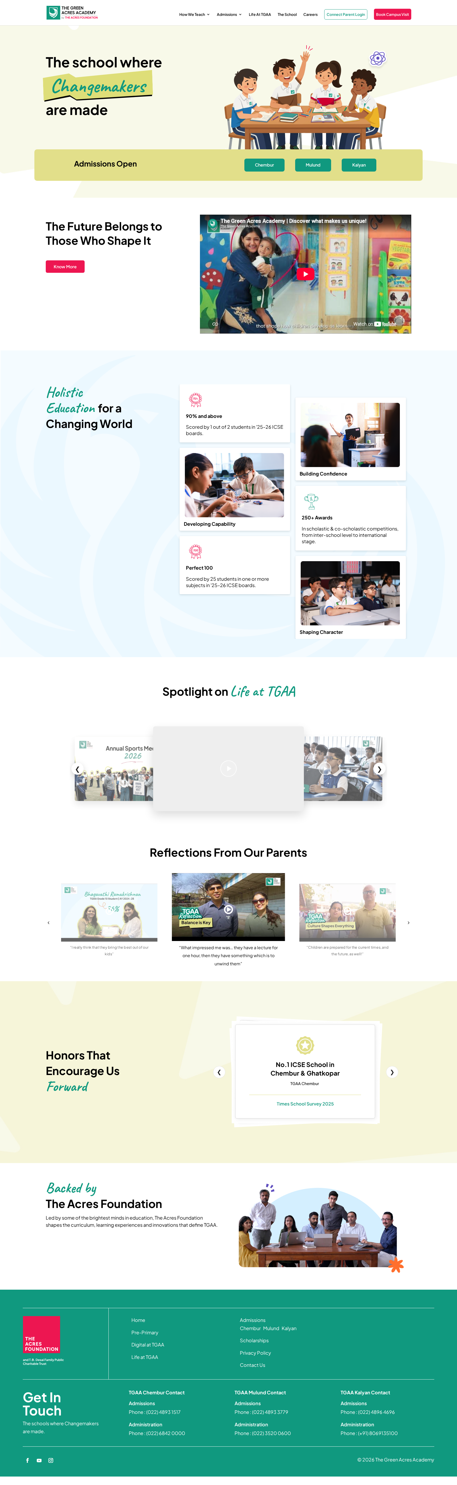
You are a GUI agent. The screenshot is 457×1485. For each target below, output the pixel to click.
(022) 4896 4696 (376, 1412)
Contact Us (252, 1365)
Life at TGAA (144, 1357)
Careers (310, 14)
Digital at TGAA (147, 1344)
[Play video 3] (132, 768)
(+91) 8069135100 (378, 1433)
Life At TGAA (260, 14)
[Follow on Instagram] (51, 1460)
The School (287, 14)
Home (138, 1320)
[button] (48, 922)
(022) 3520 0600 (271, 1433)
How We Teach (192, 14)
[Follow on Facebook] (27, 1460)
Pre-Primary (144, 1332)
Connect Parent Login (346, 14)
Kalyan (359, 165)
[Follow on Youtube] (39, 1460)
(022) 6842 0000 (165, 1433)
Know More (65, 266)
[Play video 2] (325, 768)
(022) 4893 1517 (163, 1412)
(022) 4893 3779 (270, 1412)
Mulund (313, 165)
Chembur (264, 165)
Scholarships (254, 1340)
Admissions (227, 14)
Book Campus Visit (392, 14)
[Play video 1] (228, 768)
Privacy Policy (255, 1353)
